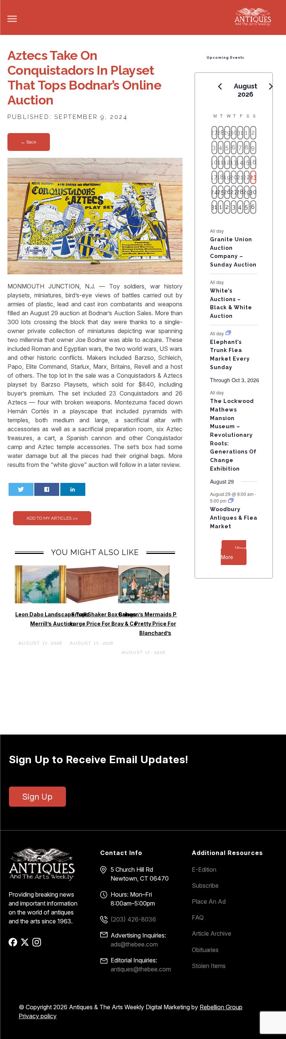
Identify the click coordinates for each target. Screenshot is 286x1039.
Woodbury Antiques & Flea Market (233, 517)
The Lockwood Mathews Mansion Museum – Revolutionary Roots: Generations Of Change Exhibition (233, 434)
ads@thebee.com (134, 944)
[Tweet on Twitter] (21, 489)
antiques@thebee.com (141, 969)
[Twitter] (25, 944)
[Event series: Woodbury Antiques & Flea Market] (230, 500)
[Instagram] (37, 944)
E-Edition (204, 869)
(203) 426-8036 (133, 919)
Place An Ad (209, 901)
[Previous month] (220, 86)
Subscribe (205, 885)
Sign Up (37, 796)
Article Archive (211, 933)
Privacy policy (38, 1016)
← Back (28, 142)
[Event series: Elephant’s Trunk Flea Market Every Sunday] (228, 333)
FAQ (198, 917)
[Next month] (271, 86)
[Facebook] (14, 944)
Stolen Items (209, 965)
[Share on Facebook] (46, 489)
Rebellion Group (221, 1007)
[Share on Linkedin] (72, 489)
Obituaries (205, 950)
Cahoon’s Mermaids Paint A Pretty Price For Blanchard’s (155, 623)
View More (233, 553)
